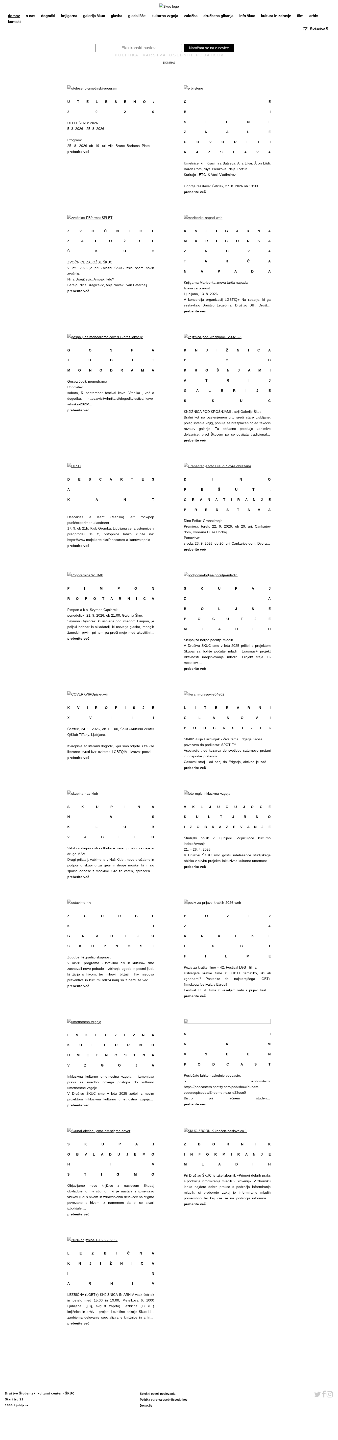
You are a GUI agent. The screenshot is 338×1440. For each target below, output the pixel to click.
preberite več (78, 152)
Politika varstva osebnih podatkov (164, 1399)
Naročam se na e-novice (209, 48)
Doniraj (169, 62)
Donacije (146, 1405)
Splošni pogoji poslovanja (157, 1393)
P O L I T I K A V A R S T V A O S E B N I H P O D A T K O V (169, 55)
